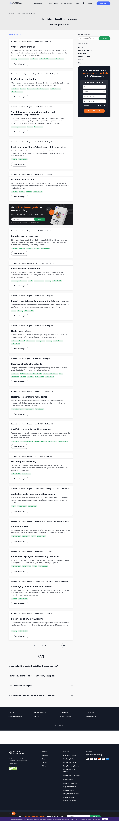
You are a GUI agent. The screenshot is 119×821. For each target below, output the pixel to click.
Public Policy (16, 344)
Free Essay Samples (69, 755)
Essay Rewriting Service (71, 766)
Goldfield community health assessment (31, 429)
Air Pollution (24, 374)
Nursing (14, 59)
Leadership (34, 59)
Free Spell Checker (69, 797)
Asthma (81, 60)
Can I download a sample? (20, 685)
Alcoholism (82, 53)
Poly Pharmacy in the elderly (26, 268)
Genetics (22, 248)
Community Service (27, 441)
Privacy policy (39, 222)
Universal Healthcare (57, 59)
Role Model (15, 89)
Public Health (26, 13)
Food (60, 374)
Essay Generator (68, 790)
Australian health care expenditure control (33, 494)
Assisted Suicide (84, 57)
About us (45, 755)
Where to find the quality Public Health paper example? (33, 666)
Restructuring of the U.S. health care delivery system (38, 147)
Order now (94, 111)
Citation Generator (69, 801)
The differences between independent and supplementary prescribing (33, 113)
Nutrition (21, 359)
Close (105, 819)
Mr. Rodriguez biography (23, 461)
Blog (77, 3)
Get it (39, 219)
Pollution (30, 376)
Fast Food (15, 374)
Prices (44, 766)
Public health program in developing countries (35, 556)
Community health (20, 526)
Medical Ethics (39, 281)
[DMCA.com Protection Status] (13, 769)
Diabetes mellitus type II (23, 179)
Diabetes (14, 191)
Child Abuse (64, 712)
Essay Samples (38, 3)
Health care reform (21, 331)
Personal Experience (24, 74)
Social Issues (50, 376)
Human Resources (17, 409)
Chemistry (23, 281)
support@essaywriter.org (94, 755)
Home (10, 13)
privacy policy (98, 819)
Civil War (37, 716)
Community (15, 441)
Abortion (81, 47)
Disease (21, 191)
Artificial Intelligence (15, 716)
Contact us (45, 762)
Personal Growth (32, 89)
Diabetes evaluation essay (24, 236)
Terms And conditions (29, 222)
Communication (24, 59)
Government (31, 341)
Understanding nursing (23, 47)
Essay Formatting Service (71, 775)
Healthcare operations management (29, 397)
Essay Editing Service (70, 762)
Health (30, 281)
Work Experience (17, 92)
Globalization (26, 566)
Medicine (22, 127)
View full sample (19, 64)
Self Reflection (55, 89)
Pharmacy (15, 127)
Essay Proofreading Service (69, 771)
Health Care (16, 13)
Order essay (103, 3)
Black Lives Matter (40, 712)
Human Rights (43, 566)
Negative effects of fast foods (26, 364)
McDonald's (15, 376)
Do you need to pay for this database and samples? (32, 695)
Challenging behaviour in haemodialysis (31, 586)
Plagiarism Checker (69, 787)
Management (41, 341)
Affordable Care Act (18, 341)
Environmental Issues (50, 374)
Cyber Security (91, 716)
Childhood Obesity (36, 374)
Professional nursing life (24, 79)
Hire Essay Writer (66, 3)
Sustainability (63, 441)
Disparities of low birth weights (27, 619)
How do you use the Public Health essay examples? (32, 676)
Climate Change (65, 716)
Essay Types (53, 3)
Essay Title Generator (70, 783)
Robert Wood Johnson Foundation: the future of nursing (40, 301)
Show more (59, 725)
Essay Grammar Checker (71, 794)
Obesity (23, 376)
